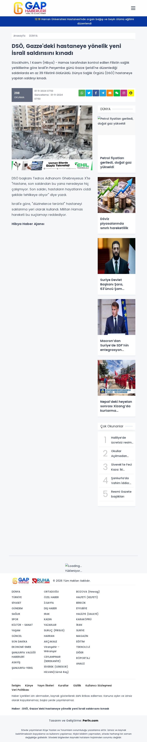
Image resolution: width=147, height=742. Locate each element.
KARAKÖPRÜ (84, 619)
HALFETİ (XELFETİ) (87, 597)
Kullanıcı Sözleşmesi (99, 685)
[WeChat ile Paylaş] (116, 93)
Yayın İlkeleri (45, 685)
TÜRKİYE (17, 597)
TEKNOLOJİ (83, 647)
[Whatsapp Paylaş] (82, 93)
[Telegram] (131, 581)
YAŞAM (16, 630)
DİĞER (80, 652)
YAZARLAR (50, 625)
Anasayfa (19, 35)
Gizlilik (77, 685)
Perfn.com (90, 720)
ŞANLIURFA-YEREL (22, 668)
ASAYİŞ (16, 662)
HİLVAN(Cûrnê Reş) (56, 672)
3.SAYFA (49, 603)
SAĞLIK (16, 614)
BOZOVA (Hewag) (88, 591)
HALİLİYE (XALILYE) (87, 614)
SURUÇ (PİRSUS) (54, 630)
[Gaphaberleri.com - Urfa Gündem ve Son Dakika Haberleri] (30, 8)
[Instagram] (120, 581)
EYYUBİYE (81, 608)
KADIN (48, 619)
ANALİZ (80, 663)
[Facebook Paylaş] (96, 93)
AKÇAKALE (50, 641)
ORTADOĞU (51, 591)
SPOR (15, 619)
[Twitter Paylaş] (89, 93)
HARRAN (49, 636)
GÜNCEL (17, 636)
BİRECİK (81, 603)
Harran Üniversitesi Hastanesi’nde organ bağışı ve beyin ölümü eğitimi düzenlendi (84, 21)
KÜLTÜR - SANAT (22, 625)
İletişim (16, 685)
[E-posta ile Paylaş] (109, 93)
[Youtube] (126, 581)
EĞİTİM (80, 641)
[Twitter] (109, 581)
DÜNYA (33, 35)
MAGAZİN (82, 636)
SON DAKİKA (19, 641)
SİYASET (16, 603)
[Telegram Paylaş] (102, 93)
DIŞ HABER (50, 608)
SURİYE (80, 630)
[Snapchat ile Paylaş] (130, 93)
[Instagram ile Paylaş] (123, 93)
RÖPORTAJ (83, 658)
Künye (29, 685)
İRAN (79, 625)
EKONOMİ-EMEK (21, 647)
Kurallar (63, 685)
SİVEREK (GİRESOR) (56, 666)
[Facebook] (115, 581)
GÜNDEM (17, 608)
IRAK (47, 614)
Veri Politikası (20, 690)
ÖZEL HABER (51, 597)
